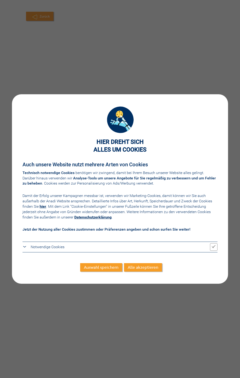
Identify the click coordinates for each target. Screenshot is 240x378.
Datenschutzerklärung (93, 217)
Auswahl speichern (101, 267)
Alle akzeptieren (143, 267)
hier (43, 206)
